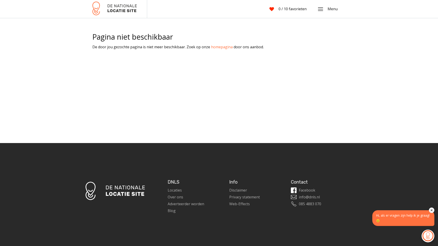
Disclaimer (238, 190)
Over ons (175, 197)
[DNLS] (114, 9)
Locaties (175, 190)
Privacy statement (244, 197)
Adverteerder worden (186, 203)
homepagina (222, 46)
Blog (172, 210)
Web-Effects (239, 203)
